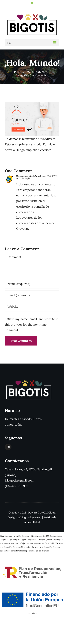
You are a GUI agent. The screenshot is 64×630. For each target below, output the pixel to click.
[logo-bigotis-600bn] (29, 381)
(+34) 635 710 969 (16, 486)
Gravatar (22, 228)
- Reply (26, 178)
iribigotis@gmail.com (19, 480)
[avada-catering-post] (32, 103)
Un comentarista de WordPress (30, 176)
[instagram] (8, 447)
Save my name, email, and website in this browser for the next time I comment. (31, 324)
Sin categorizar (39, 75)
